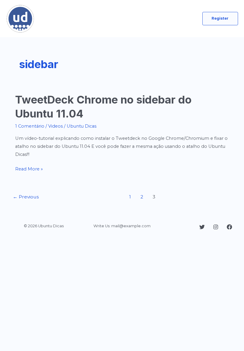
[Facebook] (229, 227)
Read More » (29, 169)
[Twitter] (202, 227)
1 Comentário (29, 126)
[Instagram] (215, 227)
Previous (26, 197)
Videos (55, 126)
